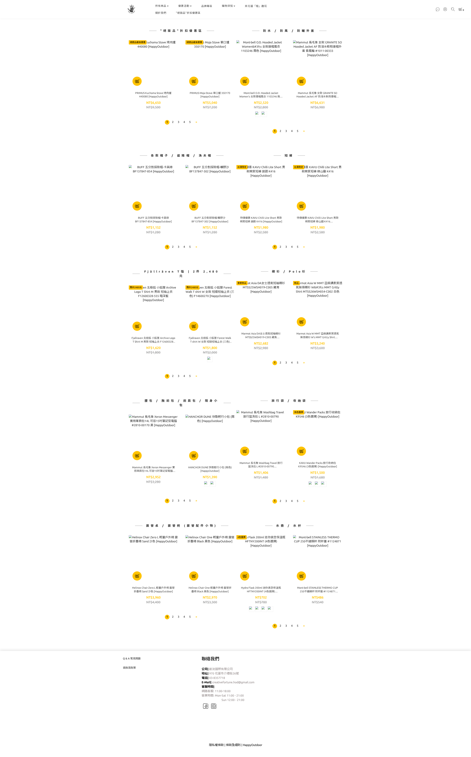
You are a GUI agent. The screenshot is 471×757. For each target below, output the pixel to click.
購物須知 (227, 5)
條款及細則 (233, 745)
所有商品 (160, 5)
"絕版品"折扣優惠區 (188, 12)
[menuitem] (167, 122)
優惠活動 (183, 5)
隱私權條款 (216, 745)
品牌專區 (206, 6)
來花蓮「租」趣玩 (256, 6)
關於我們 (160, 12)
